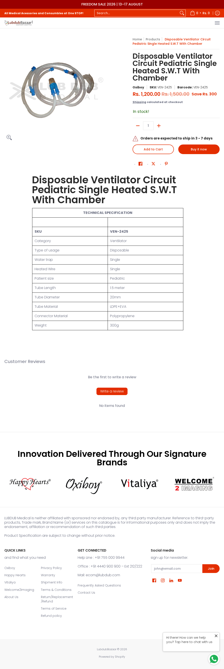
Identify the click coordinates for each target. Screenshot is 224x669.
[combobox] (136, 13)
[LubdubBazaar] (18, 22)
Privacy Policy (51, 568)
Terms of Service (53, 608)
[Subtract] (138, 125)
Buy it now (199, 149)
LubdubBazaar (106, 649)
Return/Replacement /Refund (57, 599)
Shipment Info (51, 582)
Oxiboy (138, 87)
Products (153, 39)
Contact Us (86, 592)
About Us (11, 597)
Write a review (112, 391)
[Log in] (217, 13)
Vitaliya (10, 582)
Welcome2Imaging (19, 590)
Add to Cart (153, 149)
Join (211, 568)
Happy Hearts (15, 575)
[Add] (159, 125)
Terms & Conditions (56, 590)
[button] (140, 164)
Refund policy (51, 616)
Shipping (139, 102)
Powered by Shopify (112, 657)
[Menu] (217, 22)
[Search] (182, 13)
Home (137, 39)
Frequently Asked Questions (99, 585)
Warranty (48, 575)
